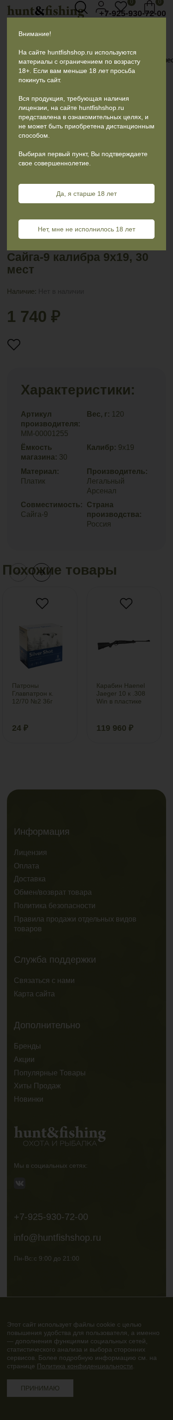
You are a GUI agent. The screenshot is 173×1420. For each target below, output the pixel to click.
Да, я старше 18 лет (86, 193)
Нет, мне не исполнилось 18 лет (86, 229)
